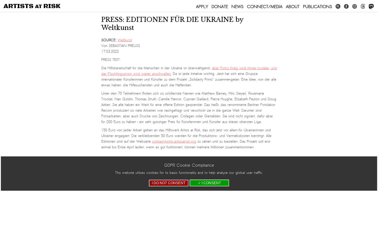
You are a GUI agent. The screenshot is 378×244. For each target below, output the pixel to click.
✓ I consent (209, 183)
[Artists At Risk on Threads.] (363, 6)
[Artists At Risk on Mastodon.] (371, 7)
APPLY (202, 6)
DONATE (220, 6)
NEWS (237, 6)
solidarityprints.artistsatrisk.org (174, 141)
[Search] (338, 6)
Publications (317, 6)
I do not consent (169, 183)
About (292, 6)
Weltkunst (125, 40)
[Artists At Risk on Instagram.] (354, 6)
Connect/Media (264, 6)
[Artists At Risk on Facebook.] (346, 6)
